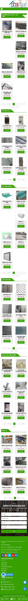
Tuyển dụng (4, 564)
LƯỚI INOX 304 (7, 126)
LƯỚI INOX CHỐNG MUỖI (21, 147)
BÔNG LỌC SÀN (21, 201)
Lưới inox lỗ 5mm (21, 126)
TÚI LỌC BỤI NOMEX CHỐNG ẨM (7, 370)
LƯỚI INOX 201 (7, 294)
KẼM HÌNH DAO (21, 72)
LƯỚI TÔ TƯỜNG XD (21, 31)
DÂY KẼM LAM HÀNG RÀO (7, 93)
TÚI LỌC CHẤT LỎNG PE (21, 392)
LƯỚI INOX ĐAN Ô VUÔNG (7, 147)
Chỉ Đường (23, 599)
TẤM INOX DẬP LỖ (7, 336)
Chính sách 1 (4, 568)
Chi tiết (7, 37)
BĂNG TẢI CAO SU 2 (21, 467)
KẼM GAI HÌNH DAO (7, 72)
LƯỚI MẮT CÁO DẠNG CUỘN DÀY (7, 315)
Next (13, 107)
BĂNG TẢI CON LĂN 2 (21, 446)
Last (18, 107)
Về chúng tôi (4, 562)
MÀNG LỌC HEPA (7, 262)
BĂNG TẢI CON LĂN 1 (7, 446)
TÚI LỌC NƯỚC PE (7, 391)
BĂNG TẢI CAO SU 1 (7, 467)
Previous (9, 104)
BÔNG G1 (21, 221)
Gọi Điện (6, 599)
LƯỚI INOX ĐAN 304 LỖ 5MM (21, 168)
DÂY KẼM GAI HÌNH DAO (21, 315)
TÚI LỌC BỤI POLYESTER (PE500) (21, 370)
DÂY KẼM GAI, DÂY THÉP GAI (7, 32)
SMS (14, 599)
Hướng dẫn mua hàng (6, 566)
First (4, 104)
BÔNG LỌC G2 (7, 242)
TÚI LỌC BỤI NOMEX (7, 413)
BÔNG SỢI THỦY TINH (7, 202)
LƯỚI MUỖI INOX (7, 168)
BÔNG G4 (21, 242)
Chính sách (4, 570)
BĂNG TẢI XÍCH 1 (7, 487)
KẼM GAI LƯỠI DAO (21, 51)
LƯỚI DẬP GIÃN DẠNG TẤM (21, 337)
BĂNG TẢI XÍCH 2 (21, 487)
